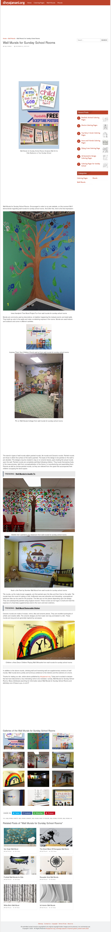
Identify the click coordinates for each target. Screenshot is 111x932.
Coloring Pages (39, 3)
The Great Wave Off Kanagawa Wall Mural (54, 849)
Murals (60, 3)
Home (29, 3)
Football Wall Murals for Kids (13, 877)
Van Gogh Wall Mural (11, 849)
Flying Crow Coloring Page (90, 148)
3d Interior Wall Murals (47, 905)
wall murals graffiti (12, 818)
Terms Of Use (62, 924)
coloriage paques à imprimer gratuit (66, 928)
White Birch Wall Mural (11, 905)
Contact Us (47, 924)
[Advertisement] (55, 22)
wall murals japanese (25, 818)
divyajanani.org (14, 2)
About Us (70, 924)
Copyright (54, 924)
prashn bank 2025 (83, 928)
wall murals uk (67, 818)
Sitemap (40, 924)
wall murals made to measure (40, 818)
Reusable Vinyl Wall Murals (49, 877)
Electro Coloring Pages (89, 125)
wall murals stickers (56, 818)
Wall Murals (51, 3)
